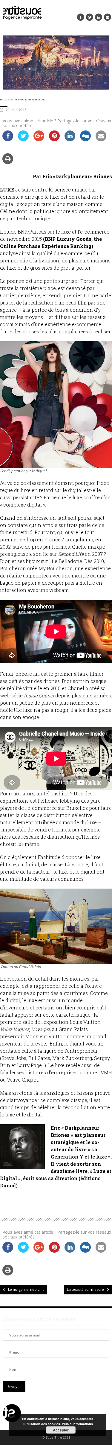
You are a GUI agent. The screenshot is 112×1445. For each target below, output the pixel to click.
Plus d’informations (77, 1424)
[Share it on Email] (101, 139)
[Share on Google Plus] (38, 139)
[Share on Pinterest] (54, 139)
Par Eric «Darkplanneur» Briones (72, 176)
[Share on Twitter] (23, 139)
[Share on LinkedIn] (70, 139)
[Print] (7, 162)
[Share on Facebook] (7, 139)
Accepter (61, 1430)
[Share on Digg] (85, 139)
